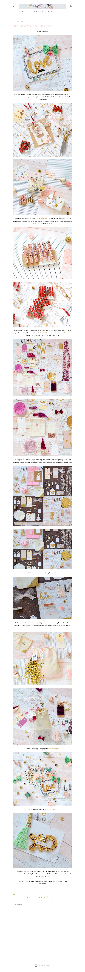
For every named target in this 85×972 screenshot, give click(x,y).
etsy (25, 897)
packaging (39, 897)
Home (21, 12)
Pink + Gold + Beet (64, 333)
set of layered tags (53, 748)
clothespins (20, 897)
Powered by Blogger (44, 965)
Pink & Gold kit (44, 333)
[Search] (71, 6)
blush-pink (44, 218)
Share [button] (14, 894)
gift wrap (30, 897)
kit (34, 897)
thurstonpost (35, 6)
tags (44, 897)
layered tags (52, 809)
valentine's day (50, 897)
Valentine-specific (36, 623)
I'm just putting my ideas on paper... (40, 12)
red (37, 218)
